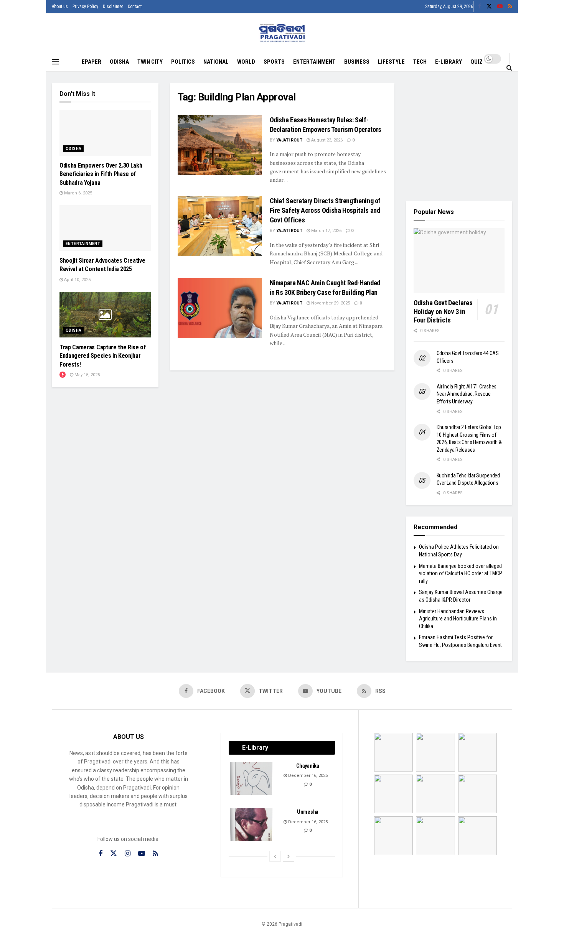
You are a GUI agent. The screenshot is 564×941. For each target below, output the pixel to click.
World (246, 61)
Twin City (150, 61)
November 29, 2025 (330, 303)
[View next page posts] (288, 856)
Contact (135, 6)
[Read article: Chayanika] (252, 778)
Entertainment (314, 61)
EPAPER (91, 61)
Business (356, 61)
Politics (183, 61)
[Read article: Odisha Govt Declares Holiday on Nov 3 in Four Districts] (459, 260)
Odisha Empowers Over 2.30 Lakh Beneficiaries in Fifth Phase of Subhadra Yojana (100, 174)
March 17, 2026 (325, 230)
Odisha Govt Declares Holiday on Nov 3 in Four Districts (443, 311)
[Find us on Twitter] (489, 6)
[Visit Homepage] (282, 33)
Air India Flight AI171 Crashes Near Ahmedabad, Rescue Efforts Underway (467, 394)
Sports (274, 61)
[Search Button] (509, 67)
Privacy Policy (85, 6)
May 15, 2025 (86, 374)
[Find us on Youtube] (500, 6)
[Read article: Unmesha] (252, 824)
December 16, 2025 (307, 775)
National (216, 61)
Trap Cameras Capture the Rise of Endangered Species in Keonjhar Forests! (102, 356)
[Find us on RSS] (510, 6)
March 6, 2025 (77, 193)
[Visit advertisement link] (459, 136)
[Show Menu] (55, 61)
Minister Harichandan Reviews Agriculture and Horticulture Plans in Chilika (458, 618)
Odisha (119, 61)
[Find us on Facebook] (479, 6)
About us (60, 6)
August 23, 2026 (326, 140)
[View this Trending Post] (62, 374)
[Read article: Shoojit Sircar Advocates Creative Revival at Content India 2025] (105, 228)
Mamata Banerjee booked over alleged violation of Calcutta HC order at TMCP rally (460, 573)
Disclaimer (113, 6)
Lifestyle (391, 61)
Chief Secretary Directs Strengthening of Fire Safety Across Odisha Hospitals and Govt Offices (325, 210)
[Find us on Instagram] (127, 853)
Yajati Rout (289, 140)
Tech (420, 61)
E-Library (448, 61)
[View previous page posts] (275, 856)
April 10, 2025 (77, 279)
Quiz (476, 61)
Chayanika (307, 766)
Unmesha (307, 812)
